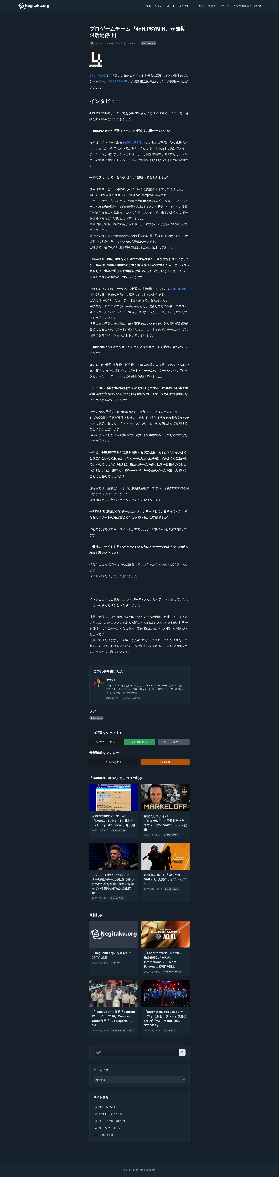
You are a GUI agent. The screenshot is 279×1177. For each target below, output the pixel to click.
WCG (102, 75)
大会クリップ (216, 6)
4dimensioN (96, 718)
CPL (92, 75)
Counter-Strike (148, 43)
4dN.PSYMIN (119, 81)
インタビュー (187, 6)
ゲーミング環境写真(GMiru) (244, 6)
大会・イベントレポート (160, 6)
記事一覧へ (115, 698)
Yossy (110, 679)
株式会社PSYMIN (134, 142)
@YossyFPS (133, 698)
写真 (201, 6)
